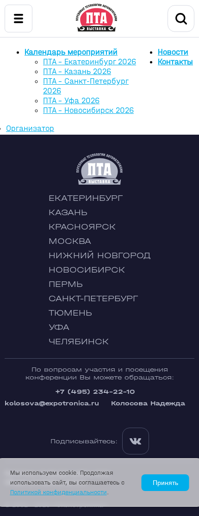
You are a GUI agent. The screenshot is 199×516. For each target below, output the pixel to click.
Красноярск (82, 227)
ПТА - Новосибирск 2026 (88, 110)
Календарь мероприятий (71, 52)
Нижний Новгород (100, 256)
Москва (70, 241)
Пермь (66, 284)
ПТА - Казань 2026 (77, 71)
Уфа (59, 327)
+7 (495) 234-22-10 (95, 392)
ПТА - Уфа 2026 (71, 101)
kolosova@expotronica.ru (52, 403)
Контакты (175, 62)
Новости (173, 52)
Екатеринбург (86, 198)
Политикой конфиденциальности (58, 492)
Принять (165, 482)
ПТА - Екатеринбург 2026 (89, 62)
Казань (68, 213)
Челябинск (79, 342)
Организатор (30, 128)
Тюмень (70, 313)
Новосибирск (87, 270)
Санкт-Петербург (93, 299)
